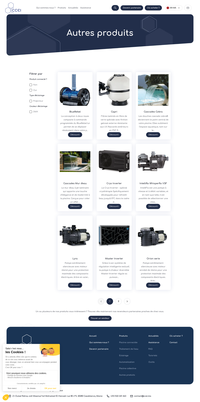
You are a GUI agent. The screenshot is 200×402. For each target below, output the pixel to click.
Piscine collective (127, 368)
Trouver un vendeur (100, 318)
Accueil (92, 336)
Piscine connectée (128, 342)
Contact (173, 342)
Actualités (73, 8)
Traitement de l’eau (128, 349)
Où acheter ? (153, 8)
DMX (35, 112)
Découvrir (75, 135)
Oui (35, 90)
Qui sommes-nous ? (46, 8)
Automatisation (127, 362)
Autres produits (127, 375)
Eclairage (123, 356)
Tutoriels (152, 356)
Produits (62, 8)
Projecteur (38, 101)
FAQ (150, 349)
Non (35, 85)
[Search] (115, 8)
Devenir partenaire (132, 8)
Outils (151, 362)
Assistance (85, 8)
